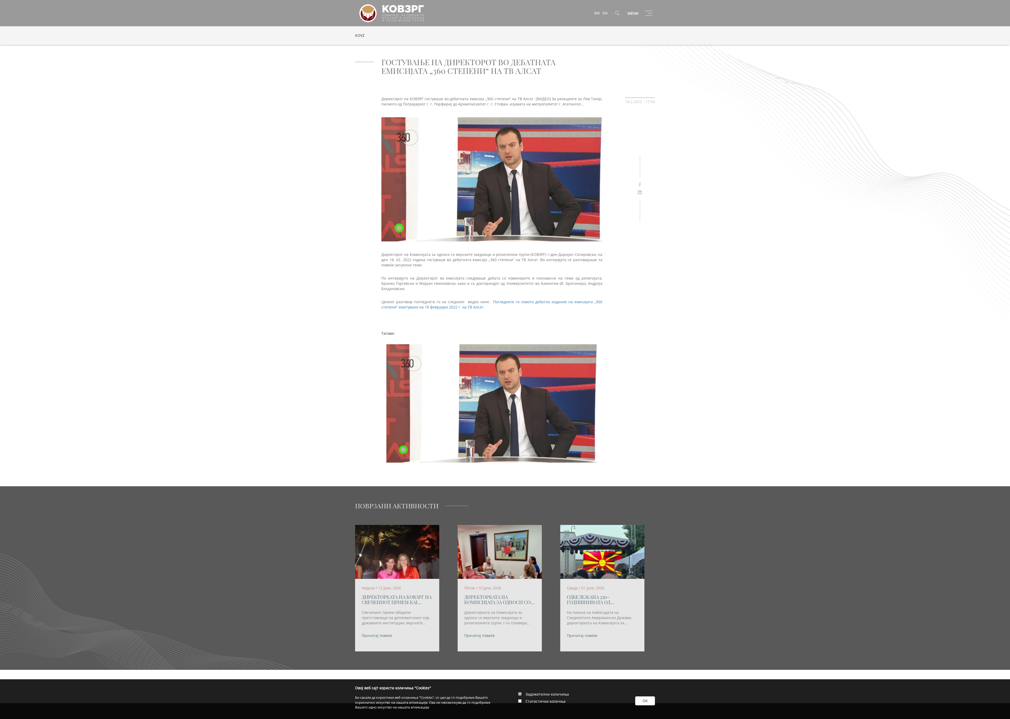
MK (597, 13)
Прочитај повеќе (377, 635)
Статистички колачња (545, 701)
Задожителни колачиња (547, 694)
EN (605, 13)
